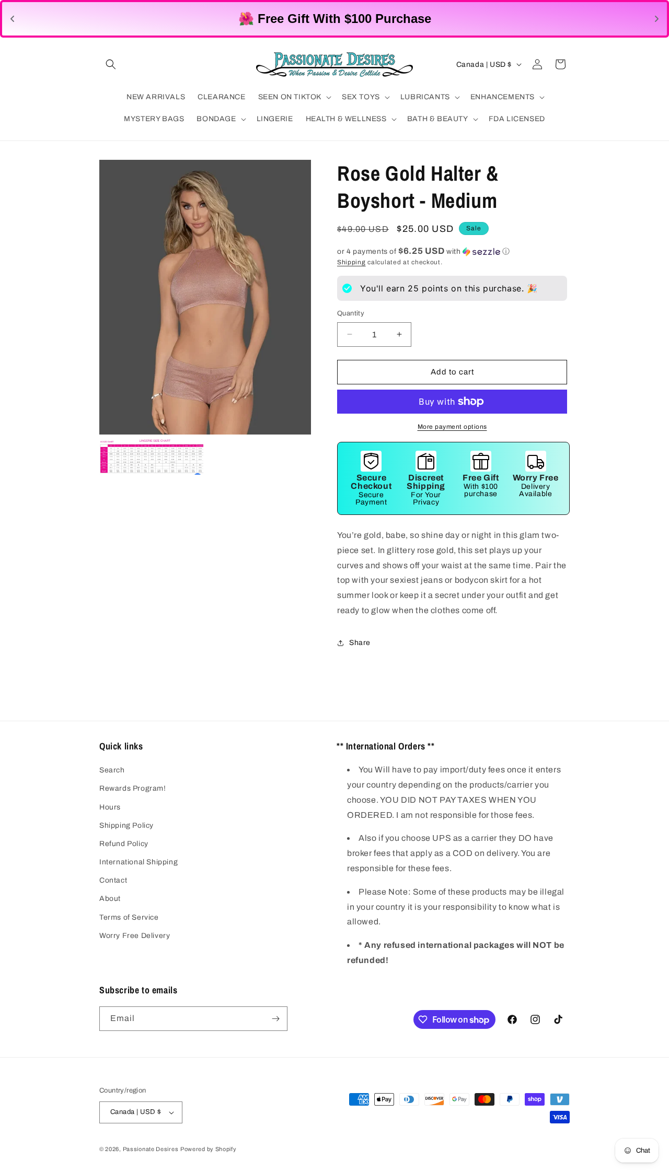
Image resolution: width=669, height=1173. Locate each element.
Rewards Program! (132, 788)
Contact (113, 880)
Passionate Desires (151, 1149)
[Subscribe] (275, 1018)
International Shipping (138, 862)
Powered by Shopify (208, 1149)
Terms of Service (129, 917)
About (110, 898)
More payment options (452, 426)
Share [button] (360, 643)
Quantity (350, 313)
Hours (110, 807)
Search (112, 770)
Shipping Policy (126, 825)
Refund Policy (123, 844)
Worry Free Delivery (134, 936)
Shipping (351, 262)
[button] (110, 64)
